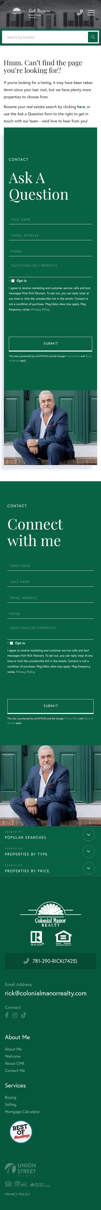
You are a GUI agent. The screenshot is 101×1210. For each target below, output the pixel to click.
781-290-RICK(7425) (55, 961)
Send (50, 344)
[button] (93, 37)
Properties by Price (27, 871)
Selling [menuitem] (10, 1104)
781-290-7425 (80, 12)
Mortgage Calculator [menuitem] (22, 1111)
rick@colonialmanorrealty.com (46, 993)
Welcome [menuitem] (13, 1056)
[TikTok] (23, 1015)
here (81, 106)
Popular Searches (26, 837)
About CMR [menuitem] (14, 1063)
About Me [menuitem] (13, 1049)
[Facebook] (7, 1015)
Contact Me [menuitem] (15, 1070)
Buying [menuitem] (10, 1097)
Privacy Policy (40, 309)
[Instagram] (14, 1015)
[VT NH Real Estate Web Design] (50, 1170)
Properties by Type (26, 854)
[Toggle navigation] (91, 12)
